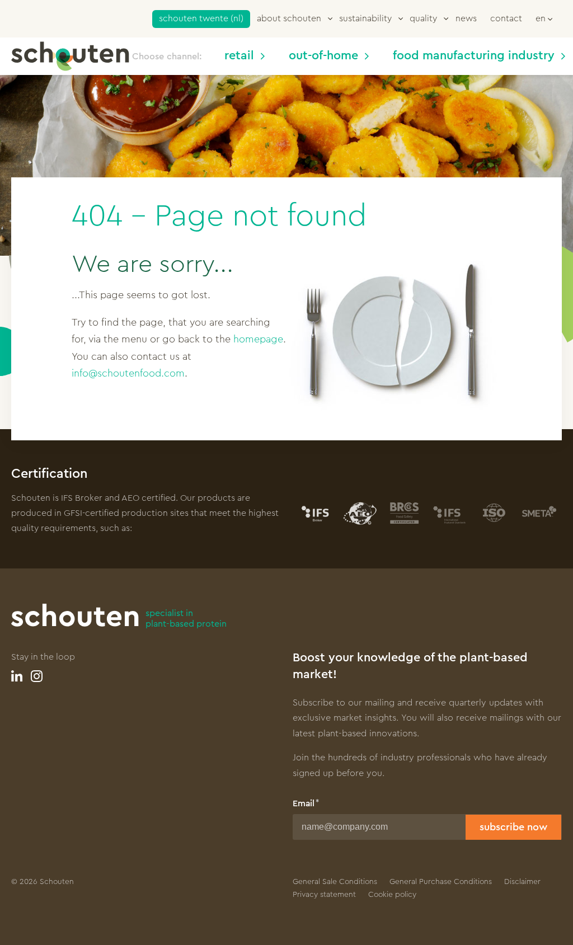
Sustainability (365, 18)
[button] (544, 18)
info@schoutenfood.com (128, 373)
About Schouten (289, 18)
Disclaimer (522, 882)
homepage (258, 339)
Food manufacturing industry (474, 56)
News (466, 18)
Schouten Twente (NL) (201, 18)
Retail (239, 56)
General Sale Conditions (335, 882)
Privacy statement (324, 895)
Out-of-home (323, 56)
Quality (423, 18)
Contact (506, 18)
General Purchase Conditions (440, 882)
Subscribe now (513, 827)
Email (303, 803)
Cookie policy (392, 895)
